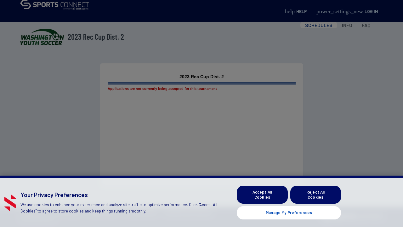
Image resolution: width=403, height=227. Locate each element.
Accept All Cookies (262, 194)
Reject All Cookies (315, 194)
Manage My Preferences (289, 212)
